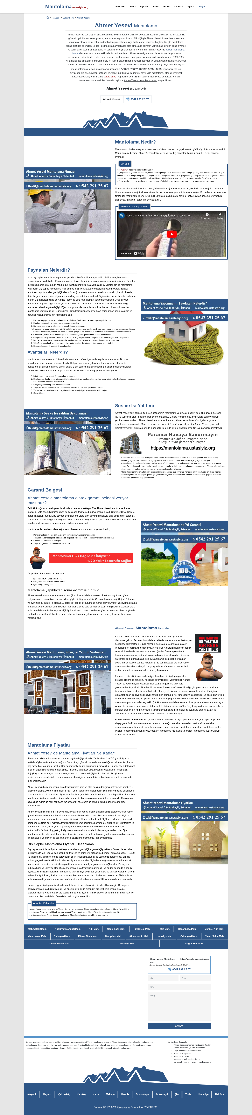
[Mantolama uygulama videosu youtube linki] (171, 234)
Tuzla (188, 1094)
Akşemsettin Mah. (139, 936)
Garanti (166, 6)
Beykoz (47, 1094)
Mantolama (120, 6)
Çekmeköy (64, 1094)
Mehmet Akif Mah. (214, 929)
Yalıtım (156, 6)
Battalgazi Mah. (62, 936)
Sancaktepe (142, 1094)
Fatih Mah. (164, 929)
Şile (177, 1094)
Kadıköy (81, 1094)
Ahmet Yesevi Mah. (59, 943)
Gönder (179, 1026)
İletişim (202, 6)
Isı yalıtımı (122, 170)
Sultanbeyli (161, 1094)
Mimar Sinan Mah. (88, 936)
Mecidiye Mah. (127, 943)
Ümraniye (203, 1094)
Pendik (125, 1094)
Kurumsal (178, 6)
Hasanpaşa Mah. (187, 929)
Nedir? (133, 6)
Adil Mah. (94, 929)
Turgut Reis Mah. (194, 943)
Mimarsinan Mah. (37, 936)
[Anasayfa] (48, 18)
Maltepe (110, 1094)
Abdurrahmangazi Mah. (67, 929)
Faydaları (144, 6)
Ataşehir (32, 1094)
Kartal (96, 1094)
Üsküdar (220, 1094)
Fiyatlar (191, 6)
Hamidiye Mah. (165, 936)
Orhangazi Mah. (189, 936)
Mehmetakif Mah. (37, 929)
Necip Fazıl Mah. (116, 929)
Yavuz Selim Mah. (214, 936)
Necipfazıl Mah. (113, 936)
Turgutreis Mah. (141, 929)
